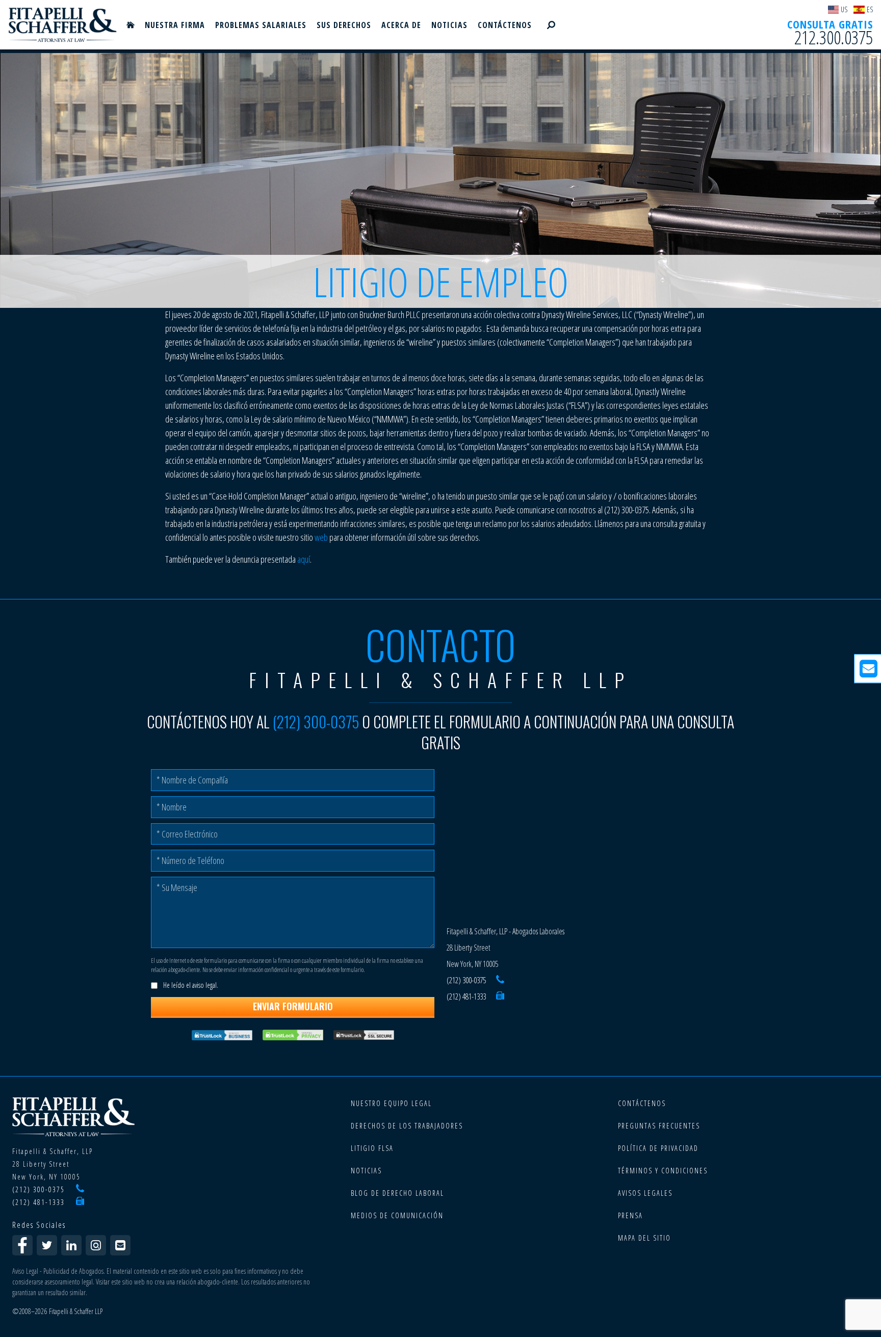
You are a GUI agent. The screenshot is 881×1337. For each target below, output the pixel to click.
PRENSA (630, 1215)
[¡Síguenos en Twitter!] (47, 1245)
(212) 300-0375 (316, 721)
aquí (303, 559)
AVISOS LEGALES (645, 1193)
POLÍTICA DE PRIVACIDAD (658, 1148)
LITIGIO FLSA (372, 1148)
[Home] (130, 24)
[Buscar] (551, 25)
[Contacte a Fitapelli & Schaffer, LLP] (120, 1245)
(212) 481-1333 (466, 996)
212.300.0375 (833, 38)
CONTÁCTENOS (505, 25)
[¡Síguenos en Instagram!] (96, 1245)
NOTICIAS (449, 25)
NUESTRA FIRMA (175, 25)
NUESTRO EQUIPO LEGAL (391, 1103)
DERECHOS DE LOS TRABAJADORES (407, 1126)
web (321, 537)
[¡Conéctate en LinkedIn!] (71, 1245)
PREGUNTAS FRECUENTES (659, 1126)
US (844, 9)
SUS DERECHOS (344, 25)
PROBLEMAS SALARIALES (260, 25)
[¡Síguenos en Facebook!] (22, 1245)
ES (870, 9)
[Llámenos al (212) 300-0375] (500, 980)
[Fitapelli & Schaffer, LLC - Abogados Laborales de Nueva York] (62, 25)
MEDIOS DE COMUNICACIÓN (397, 1215)
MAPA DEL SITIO (644, 1238)
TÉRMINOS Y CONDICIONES (663, 1170)
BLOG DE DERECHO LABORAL (397, 1193)
